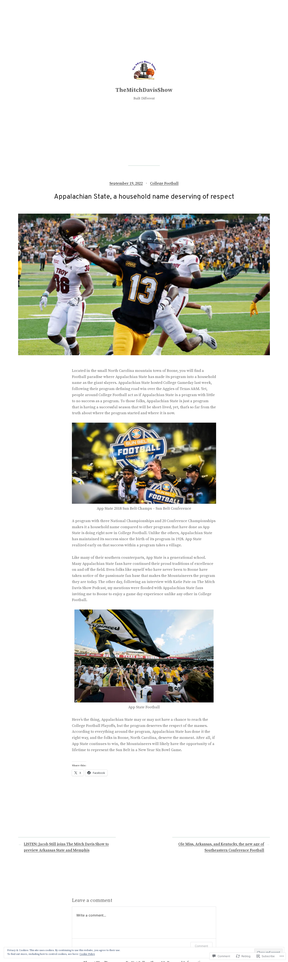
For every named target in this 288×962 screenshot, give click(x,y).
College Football (164, 183)
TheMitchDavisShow (144, 90)
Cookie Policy (87, 954)
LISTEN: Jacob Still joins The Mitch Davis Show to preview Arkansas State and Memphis (66, 847)
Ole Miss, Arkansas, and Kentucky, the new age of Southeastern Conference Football (221, 847)
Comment (201, 946)
